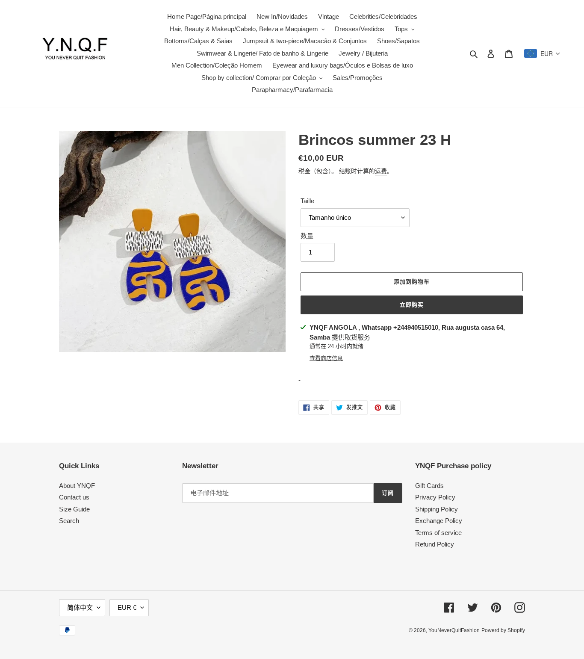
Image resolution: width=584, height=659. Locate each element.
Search (69, 520)
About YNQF (77, 485)
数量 (307, 235)
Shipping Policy (436, 509)
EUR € (127, 607)
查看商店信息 (326, 358)
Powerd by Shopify (503, 630)
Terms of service (438, 532)
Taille (307, 200)
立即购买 (412, 304)
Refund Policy (434, 544)
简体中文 (80, 607)
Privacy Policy (435, 497)
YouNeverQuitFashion (454, 630)
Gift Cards (429, 485)
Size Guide (74, 509)
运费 (381, 171)
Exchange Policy (438, 520)
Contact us (74, 497)
